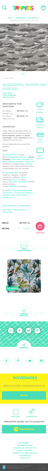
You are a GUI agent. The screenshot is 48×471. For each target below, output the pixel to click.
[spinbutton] (24, 228)
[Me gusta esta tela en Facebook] (20, 330)
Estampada (33, 18)
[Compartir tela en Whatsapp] (11, 330)
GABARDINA (20, 18)
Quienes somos (25, 445)
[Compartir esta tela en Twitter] (28, 330)
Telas (9, 18)
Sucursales (25, 455)
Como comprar (25, 450)
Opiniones (24, 443)
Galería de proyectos (24, 448)
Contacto (25, 458)
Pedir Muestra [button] (40, 157)
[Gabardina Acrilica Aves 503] (24, 280)
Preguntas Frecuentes (25, 453)
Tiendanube (41, 468)
